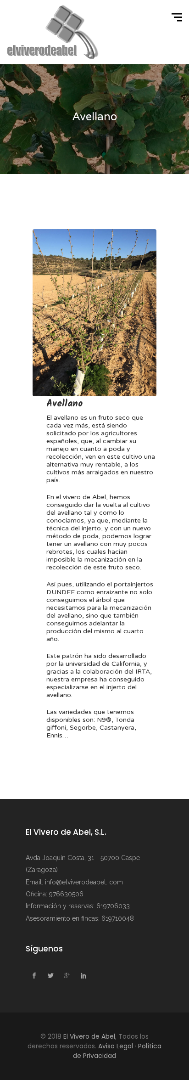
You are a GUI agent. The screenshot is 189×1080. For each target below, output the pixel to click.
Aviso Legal (115, 1046)
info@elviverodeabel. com (84, 882)
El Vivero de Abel (89, 1036)
